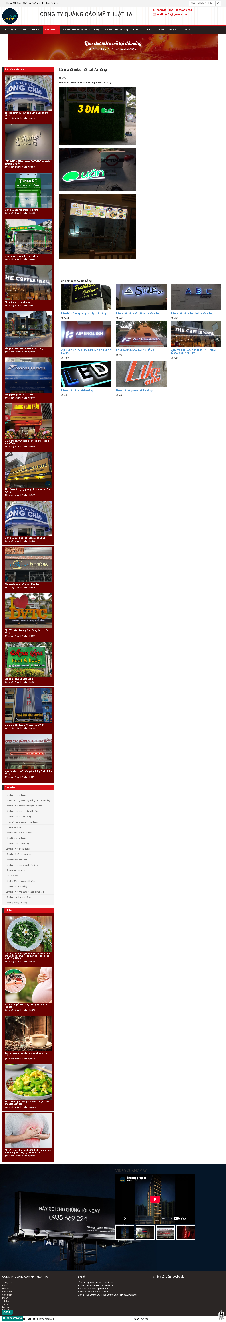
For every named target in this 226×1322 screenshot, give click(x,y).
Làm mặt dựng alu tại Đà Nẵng (19, 833)
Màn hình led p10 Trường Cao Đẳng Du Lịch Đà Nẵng (28, 772)
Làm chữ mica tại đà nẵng (77, 390)
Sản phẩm (50, 30)
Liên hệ (186, 30)
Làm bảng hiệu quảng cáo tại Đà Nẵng (80, 30)
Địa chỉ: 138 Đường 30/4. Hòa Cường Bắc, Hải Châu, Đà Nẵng (32, 3)
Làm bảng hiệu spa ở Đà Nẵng (18, 817)
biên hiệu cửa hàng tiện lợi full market (24, 256)
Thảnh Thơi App (140, 1319)
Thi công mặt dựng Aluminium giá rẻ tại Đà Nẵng (26, 114)
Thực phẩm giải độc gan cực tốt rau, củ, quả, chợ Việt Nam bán (27, 1103)
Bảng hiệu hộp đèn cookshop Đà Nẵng (24, 348)
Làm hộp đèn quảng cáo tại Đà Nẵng (21, 881)
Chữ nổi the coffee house (17, 302)
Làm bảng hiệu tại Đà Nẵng (17, 843)
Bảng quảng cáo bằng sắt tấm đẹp (22, 584)
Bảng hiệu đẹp (12, 876)
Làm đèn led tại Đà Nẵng (116, 30)
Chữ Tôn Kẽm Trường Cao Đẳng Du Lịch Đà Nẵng (26, 631)
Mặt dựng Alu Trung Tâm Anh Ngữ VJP (24, 725)
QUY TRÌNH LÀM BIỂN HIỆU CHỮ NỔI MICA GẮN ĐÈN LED (193, 352)
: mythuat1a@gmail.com (171, 14)
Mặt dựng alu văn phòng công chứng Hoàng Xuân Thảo (27, 442)
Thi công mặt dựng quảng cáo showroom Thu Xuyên (28, 490)
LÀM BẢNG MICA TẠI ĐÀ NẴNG (135, 350)
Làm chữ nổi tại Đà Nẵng (16, 886)
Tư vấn (160, 30)
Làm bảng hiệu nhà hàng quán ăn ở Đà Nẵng (25, 892)
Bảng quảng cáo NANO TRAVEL (20, 395)
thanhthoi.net (28, 1319)
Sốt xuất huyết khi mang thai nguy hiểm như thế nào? (27, 1005)
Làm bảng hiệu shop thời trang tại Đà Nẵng (24, 806)
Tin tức (149, 30)
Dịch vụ (5, 1288)
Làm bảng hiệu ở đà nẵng (17, 795)
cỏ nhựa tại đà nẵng (14, 827)
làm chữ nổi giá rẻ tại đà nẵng (134, 390)
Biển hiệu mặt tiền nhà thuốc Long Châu (25, 538)
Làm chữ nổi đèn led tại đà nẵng (19, 854)
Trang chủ (11, 30)
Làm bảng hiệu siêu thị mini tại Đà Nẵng (23, 811)
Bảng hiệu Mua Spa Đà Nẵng (19, 679)
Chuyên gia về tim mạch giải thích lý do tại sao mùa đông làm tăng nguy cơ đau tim (28, 1151)
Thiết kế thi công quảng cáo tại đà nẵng (23, 822)
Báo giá (172, 30)
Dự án (135, 30)
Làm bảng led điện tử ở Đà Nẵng (19, 897)
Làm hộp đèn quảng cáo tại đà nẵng (83, 313)
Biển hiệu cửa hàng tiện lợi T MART (22, 210)
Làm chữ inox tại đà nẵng (17, 838)
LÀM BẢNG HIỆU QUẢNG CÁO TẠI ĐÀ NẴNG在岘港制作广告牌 (27, 162)
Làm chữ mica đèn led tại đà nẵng (192, 313)
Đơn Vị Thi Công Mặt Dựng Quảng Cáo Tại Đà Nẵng (28, 800)
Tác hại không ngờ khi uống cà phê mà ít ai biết (26, 1054)
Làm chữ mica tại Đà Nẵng (124, 49)
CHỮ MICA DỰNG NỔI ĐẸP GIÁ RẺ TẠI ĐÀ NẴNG (86, 352)
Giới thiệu (36, 30)
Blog (24, 30)
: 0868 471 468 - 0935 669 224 (173, 10)
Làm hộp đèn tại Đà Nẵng (16, 903)
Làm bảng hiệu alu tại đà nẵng (19, 849)
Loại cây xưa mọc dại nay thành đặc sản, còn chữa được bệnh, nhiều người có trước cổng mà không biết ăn (27, 956)
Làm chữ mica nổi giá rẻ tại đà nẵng (138, 313)
